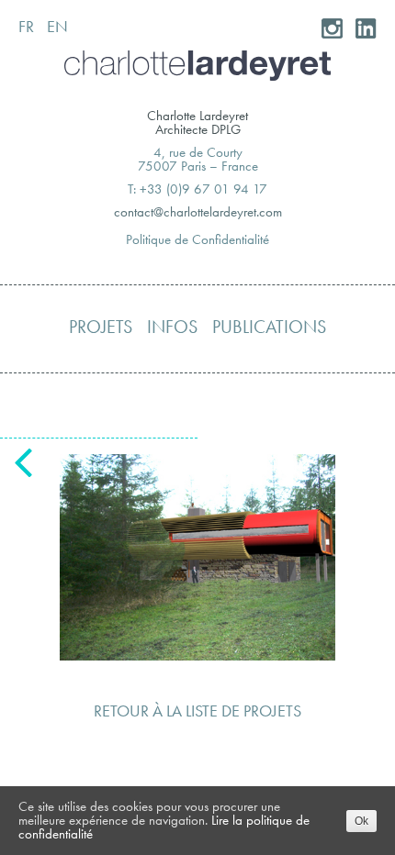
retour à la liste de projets (197, 710)
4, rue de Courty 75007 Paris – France (198, 159)
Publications (269, 326)
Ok (361, 821)
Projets (100, 326)
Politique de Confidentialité (197, 239)
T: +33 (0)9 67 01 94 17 (197, 189)
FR (26, 26)
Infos (172, 326)
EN (57, 26)
